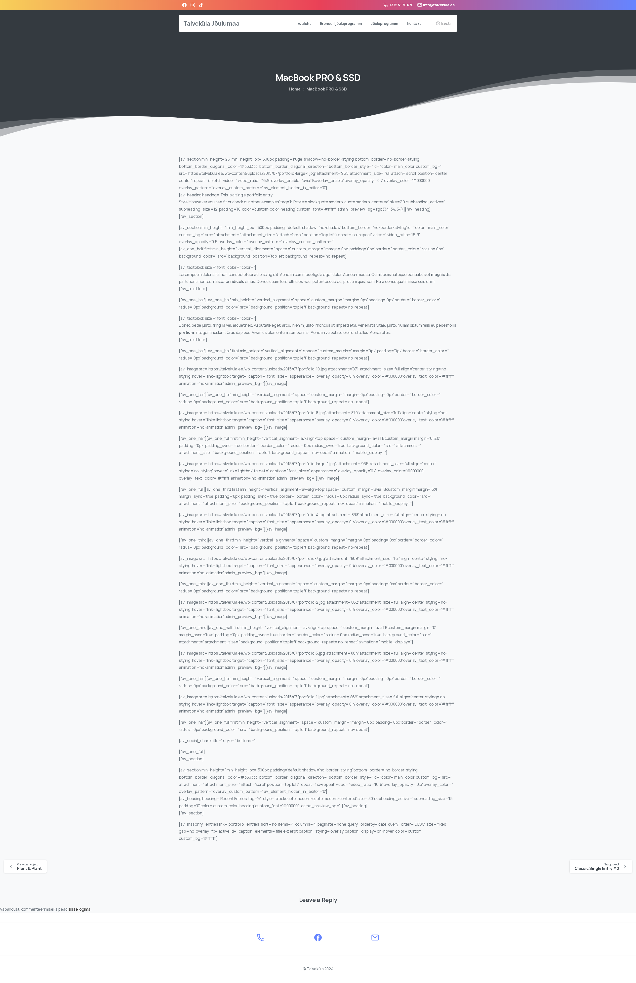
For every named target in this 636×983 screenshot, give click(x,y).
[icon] (261, 937)
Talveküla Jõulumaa (211, 23)
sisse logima (79, 909)
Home (294, 89)
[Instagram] (193, 5)
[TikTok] (201, 5)
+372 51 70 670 (401, 4)
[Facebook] (184, 5)
